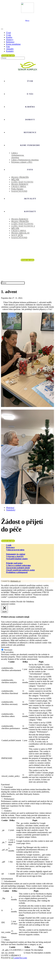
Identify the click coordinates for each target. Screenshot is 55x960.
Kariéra (9, 37)
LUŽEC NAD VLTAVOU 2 (23, 226)
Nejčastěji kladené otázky (17, 559)
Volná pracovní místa (15, 550)
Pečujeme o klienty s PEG (21, 162)
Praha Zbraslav (17, 189)
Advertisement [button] (7, 879)
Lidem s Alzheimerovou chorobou (17, 155)
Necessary (8, 650)
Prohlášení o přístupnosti (17, 572)
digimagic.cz (15, 581)
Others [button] (3, 937)
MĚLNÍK (15, 179)
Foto (8, 46)
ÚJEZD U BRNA (18, 186)
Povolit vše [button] (20, 601)
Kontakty (10, 51)
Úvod (8, 33)
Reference (10, 42)
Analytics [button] (5, 808)
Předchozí (10, 508)
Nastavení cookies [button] (8, 601)
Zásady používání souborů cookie (20, 570)
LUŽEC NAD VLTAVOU (22, 182)
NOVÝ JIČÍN (17, 235)
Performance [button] (6, 796)
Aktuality (10, 49)
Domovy (9, 39)
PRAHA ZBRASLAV (20, 233)
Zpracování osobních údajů (18, 568)
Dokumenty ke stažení (15, 554)
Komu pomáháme (13, 44)
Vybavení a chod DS (15, 556)
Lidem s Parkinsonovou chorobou (25, 160)
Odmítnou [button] (30, 601)
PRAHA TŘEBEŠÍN (20, 177)
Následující (10, 510)
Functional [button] (5, 784)
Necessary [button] (5, 647)
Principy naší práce (14, 563)
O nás (8, 35)
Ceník (8, 545)
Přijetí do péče (8, 541)
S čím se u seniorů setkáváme (18, 565)
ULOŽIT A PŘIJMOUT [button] (11, 955)
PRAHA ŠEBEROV (19, 184)
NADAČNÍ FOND (19, 191)
